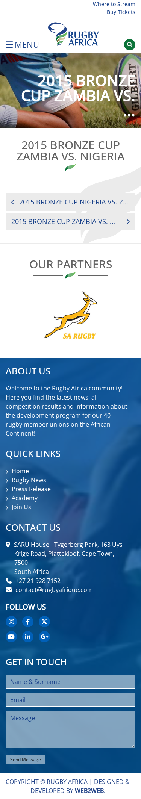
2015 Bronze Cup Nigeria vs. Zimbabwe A (74, 201)
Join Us (21, 507)
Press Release (31, 489)
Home (20, 471)
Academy (25, 498)
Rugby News (29, 480)
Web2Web (89, 791)
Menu (27, 44)
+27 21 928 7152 (38, 581)
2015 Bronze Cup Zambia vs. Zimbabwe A (64, 221)
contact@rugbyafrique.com (54, 590)
